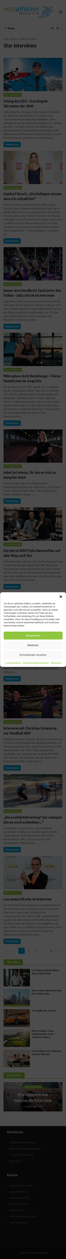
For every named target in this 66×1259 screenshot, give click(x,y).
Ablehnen (33, 645)
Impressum (56, 662)
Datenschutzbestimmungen (36, 662)
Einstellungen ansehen (33, 654)
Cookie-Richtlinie (13, 662)
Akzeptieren (33, 635)
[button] (60, 596)
